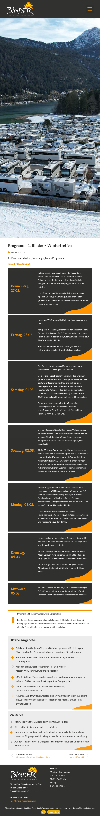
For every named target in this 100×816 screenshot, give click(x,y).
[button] (90, 9)
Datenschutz (53, 812)
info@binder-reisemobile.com (23, 801)
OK (43, 812)
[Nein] (96, 810)
